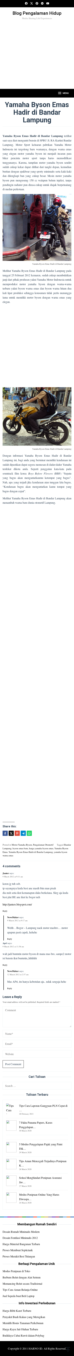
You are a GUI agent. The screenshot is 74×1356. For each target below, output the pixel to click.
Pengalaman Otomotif (43, 844)
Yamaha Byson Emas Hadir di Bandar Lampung (31, 852)
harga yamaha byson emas (41, 848)
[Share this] (5, 833)
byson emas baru (20, 848)
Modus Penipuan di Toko (16, 1271)
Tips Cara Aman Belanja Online (20, 1289)
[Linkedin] (42, 3)
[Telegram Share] (23, 833)
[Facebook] (26, 3)
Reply (5, 910)
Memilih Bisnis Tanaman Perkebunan (23, 1323)
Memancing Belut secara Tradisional (22, 1283)
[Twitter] (31, 3)
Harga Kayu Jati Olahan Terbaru (20, 1329)
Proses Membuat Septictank (18, 1250)
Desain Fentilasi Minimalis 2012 (20, 1238)
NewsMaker (13, 917)
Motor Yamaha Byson (22, 844)
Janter (6, 873)
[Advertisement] (37, 60)
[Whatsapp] (29, 833)
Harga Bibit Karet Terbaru (17, 1310)
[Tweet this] (11, 833)
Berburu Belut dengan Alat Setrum (21, 1277)
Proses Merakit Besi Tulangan (19, 1256)
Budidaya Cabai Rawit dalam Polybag (23, 1335)
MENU (66, 93)
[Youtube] (48, 3)
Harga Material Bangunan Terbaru (21, 1244)
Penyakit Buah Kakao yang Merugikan (24, 1317)
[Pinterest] (37, 3)
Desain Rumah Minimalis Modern (21, 1231)
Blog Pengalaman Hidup (37, 13)
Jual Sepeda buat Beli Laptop (18, 1296)
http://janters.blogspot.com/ (17, 904)
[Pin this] (17, 833)
